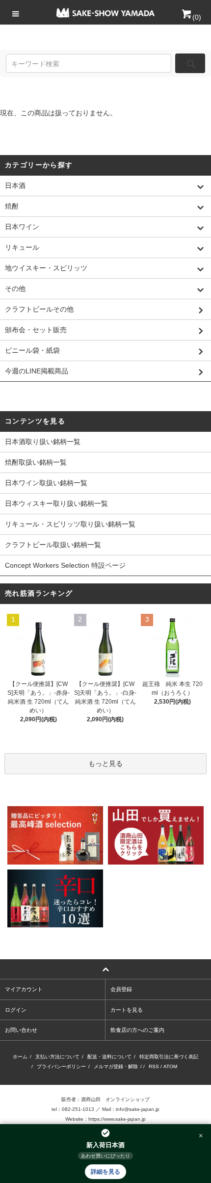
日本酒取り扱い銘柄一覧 (42, 442)
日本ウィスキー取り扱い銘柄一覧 (56, 503)
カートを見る (126, 1010)
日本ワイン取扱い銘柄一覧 (46, 483)
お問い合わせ (21, 1030)
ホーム (20, 1056)
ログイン (15, 1010)
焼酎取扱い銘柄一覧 (36, 462)
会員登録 (121, 989)
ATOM (170, 1066)
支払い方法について (57, 1056)
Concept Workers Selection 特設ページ (65, 565)
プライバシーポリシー (61, 1066)
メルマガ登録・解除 (116, 1066)
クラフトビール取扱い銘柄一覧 (53, 545)
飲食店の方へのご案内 (137, 1030)
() (196, 17)
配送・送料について (109, 1056)
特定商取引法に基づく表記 (168, 1056)
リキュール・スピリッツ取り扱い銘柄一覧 (70, 524)
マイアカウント (24, 989)
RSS (154, 1066)
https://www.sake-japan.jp (117, 1119)
